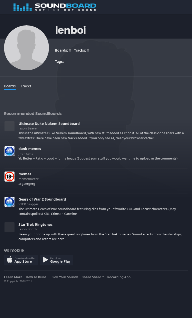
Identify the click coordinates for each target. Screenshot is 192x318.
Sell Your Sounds (66, 277)
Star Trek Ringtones (35, 224)
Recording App (119, 277)
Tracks (26, 86)
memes (24, 174)
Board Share (93, 277)
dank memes (29, 148)
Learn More (14, 277)
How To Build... (38, 277)
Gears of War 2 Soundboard (42, 199)
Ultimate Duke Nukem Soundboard (49, 123)
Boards (10, 86)
